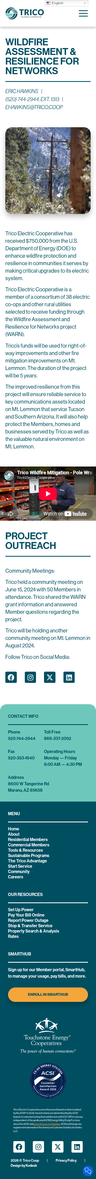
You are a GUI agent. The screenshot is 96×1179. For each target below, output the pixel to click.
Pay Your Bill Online (26, 915)
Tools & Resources (25, 850)
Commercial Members (28, 844)
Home (13, 828)
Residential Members (28, 839)
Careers (15, 876)
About (13, 834)
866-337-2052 (57, 738)
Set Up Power (21, 909)
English (57, 3)
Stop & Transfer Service (30, 925)
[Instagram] (30, 677)
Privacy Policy (66, 1160)
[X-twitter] (49, 677)
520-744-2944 (21, 738)
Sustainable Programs (28, 855)
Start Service (20, 866)
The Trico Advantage (27, 860)
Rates (13, 936)
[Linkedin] (69, 677)
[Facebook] (11, 677)
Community (19, 871)
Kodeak (31, 1166)
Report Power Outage (28, 920)
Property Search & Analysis (33, 931)
